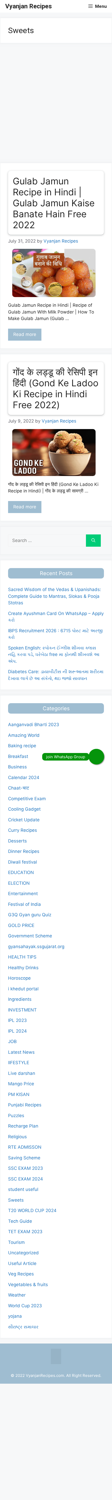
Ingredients (20, 999)
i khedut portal (23, 988)
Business (17, 766)
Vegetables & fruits (28, 1284)
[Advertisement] (56, 105)
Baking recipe (22, 745)
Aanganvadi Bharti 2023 (33, 724)
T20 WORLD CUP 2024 (32, 1210)
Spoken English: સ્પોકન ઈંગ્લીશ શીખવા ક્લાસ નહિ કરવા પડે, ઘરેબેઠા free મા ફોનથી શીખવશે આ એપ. (53, 654)
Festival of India (24, 904)
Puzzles (16, 1115)
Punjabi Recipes (24, 1104)
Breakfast (18, 756)
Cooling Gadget (24, 809)
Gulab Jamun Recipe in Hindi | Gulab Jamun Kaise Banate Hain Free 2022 (54, 203)
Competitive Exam (27, 798)
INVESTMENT (22, 1010)
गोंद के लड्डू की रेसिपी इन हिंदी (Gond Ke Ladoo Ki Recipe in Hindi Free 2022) (55, 388)
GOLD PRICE (21, 925)
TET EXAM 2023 (25, 1231)
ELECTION (19, 883)
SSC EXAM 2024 (25, 1179)
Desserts (17, 841)
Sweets (16, 1200)
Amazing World (24, 735)
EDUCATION (21, 872)
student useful (23, 1189)
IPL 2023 (17, 1020)
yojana (15, 1316)
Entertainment (23, 893)
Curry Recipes (22, 830)
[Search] (93, 540)
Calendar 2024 (23, 777)
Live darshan (21, 1073)
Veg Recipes (21, 1273)
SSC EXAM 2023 (25, 1168)
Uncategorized (23, 1252)
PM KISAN (18, 1094)
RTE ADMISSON (24, 1147)
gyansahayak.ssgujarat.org (36, 946)
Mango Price (21, 1083)
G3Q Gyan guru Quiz (29, 914)
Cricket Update (24, 819)
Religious (17, 1136)
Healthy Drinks (23, 967)
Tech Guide (20, 1221)
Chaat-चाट (18, 788)
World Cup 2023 (25, 1305)
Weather (17, 1295)
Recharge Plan (23, 1126)
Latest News (21, 1052)
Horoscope (19, 978)
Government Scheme (30, 935)
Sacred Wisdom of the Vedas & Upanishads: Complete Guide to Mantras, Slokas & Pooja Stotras (54, 596)
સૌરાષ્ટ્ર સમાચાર (23, 1326)
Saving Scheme (24, 1157)
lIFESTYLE (18, 1062)
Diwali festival (22, 862)
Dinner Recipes (23, 851)
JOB (12, 1041)
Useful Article (22, 1263)
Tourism (16, 1242)
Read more (24, 334)
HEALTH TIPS (22, 957)
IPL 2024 (17, 1031)
